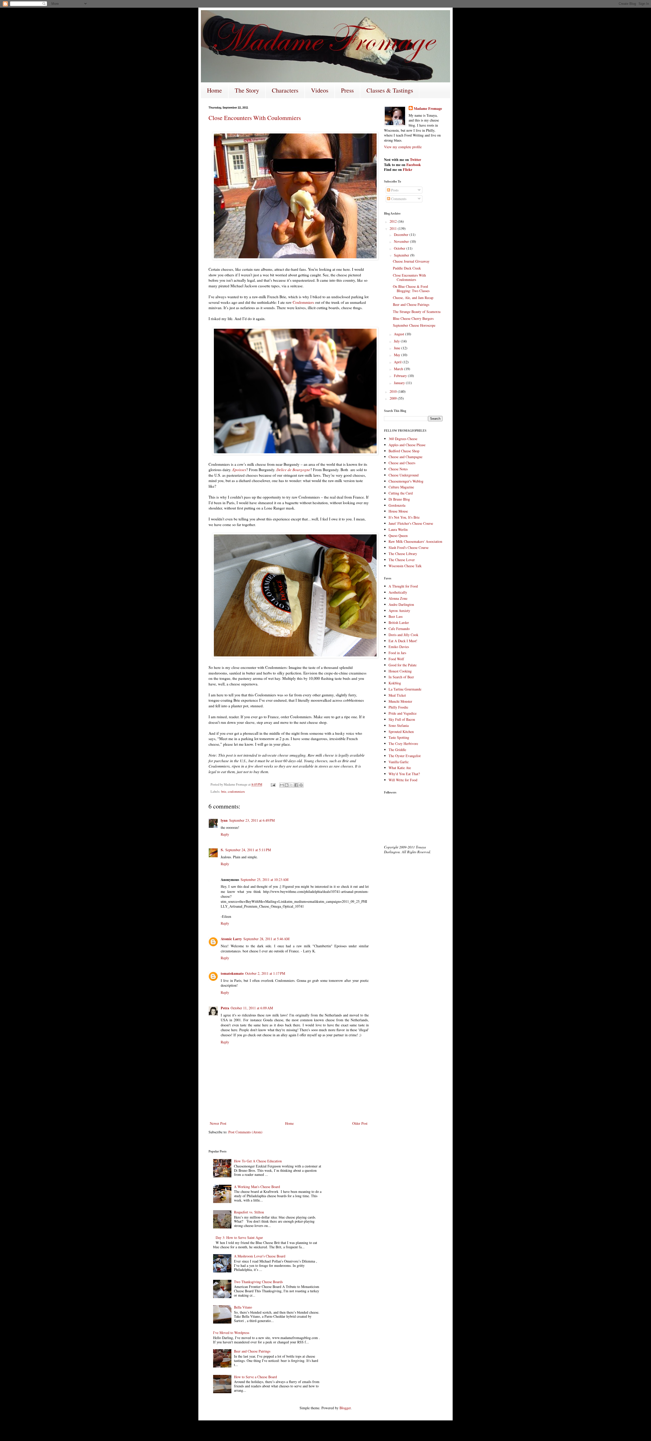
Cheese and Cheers (402, 462)
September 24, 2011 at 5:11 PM (248, 849)
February (401, 375)
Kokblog (395, 683)
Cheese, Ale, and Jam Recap (413, 297)
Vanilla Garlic (399, 761)
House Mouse (398, 511)
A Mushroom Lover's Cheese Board (259, 1256)
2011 (394, 228)
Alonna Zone (398, 598)
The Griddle (397, 749)
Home (214, 90)
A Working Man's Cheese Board (257, 1186)
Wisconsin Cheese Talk (405, 565)
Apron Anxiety (399, 610)
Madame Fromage (428, 108)
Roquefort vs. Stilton (249, 1212)
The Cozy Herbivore (403, 743)
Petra (225, 1008)
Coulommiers (303, 302)
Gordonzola (397, 505)
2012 (394, 221)
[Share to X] (291, 785)
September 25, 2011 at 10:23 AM (264, 879)
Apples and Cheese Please (407, 444)
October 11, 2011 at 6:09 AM (252, 1007)
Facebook (413, 164)
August (399, 334)
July (397, 341)
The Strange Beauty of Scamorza (416, 311)
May (397, 354)
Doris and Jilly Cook (403, 634)
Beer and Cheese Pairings (411, 304)
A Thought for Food (403, 586)
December (401, 234)
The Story (247, 90)
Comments (398, 198)
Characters (285, 90)
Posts (394, 190)
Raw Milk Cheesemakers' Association (415, 541)
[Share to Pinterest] (301, 785)
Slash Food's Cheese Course (408, 547)
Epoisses (239, 469)
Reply (225, 834)
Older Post (359, 1123)
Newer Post (218, 1123)
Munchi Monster (400, 701)
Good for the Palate (403, 665)
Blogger (345, 1407)
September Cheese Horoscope (414, 325)
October (400, 248)
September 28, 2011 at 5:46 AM (266, 938)
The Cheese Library (403, 553)
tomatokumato (232, 973)
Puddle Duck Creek (407, 268)
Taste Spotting (399, 737)
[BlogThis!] (286, 785)
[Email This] (281, 785)
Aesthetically (398, 592)
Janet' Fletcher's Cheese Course (411, 523)
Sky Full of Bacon (402, 719)
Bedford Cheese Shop (404, 450)
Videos (319, 90)
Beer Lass (396, 616)
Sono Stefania (399, 725)
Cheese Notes (398, 469)
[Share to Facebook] (296, 785)
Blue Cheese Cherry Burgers (413, 318)
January (400, 382)
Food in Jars (397, 652)
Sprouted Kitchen (401, 731)
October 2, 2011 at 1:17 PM (265, 973)
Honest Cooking (400, 671)
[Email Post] (272, 784)
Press (347, 90)
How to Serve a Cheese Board (255, 1376)
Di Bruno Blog (399, 499)
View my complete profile (403, 146)
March (399, 368)
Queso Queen (398, 535)
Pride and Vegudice (403, 713)
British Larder (399, 622)
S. (222, 849)
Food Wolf (396, 658)
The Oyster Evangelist (405, 755)
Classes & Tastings (389, 90)
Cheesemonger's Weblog (406, 481)
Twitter (415, 159)
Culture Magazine (401, 487)
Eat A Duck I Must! (403, 640)
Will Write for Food (403, 779)
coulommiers (236, 791)
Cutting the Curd (401, 493)
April (398, 361)
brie (223, 791)
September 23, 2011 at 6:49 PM (252, 820)
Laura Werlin (398, 529)
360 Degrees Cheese (403, 438)
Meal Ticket (397, 695)
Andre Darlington (401, 604)
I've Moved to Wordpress (231, 1332)
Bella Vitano (243, 1307)
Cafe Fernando (399, 628)
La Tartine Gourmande (405, 689)
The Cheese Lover (402, 559)
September (402, 255)
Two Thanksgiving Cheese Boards (258, 1281)
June (397, 348)
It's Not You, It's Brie (404, 517)
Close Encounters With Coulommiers (255, 118)
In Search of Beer (401, 676)
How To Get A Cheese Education (258, 1161)
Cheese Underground (404, 475)
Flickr (407, 169)
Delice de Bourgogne (293, 469)
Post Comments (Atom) (245, 1132)
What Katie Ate (400, 767)
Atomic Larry (231, 938)
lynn (224, 820)
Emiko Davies (399, 646)
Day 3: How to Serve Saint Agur (239, 1237)
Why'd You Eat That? (404, 773)
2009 (394, 398)
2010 (394, 391)
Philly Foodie (398, 707)
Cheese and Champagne (405, 456)
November (402, 241)
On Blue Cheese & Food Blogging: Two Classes (411, 288)
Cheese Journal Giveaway (411, 261)
